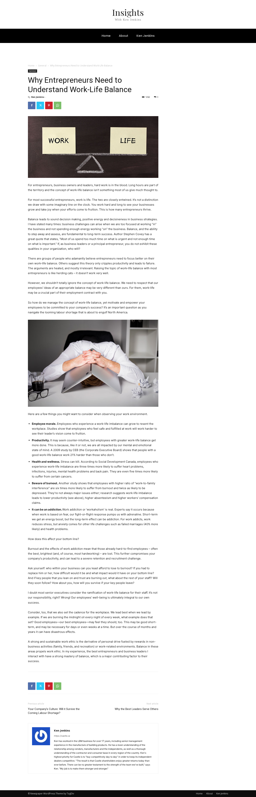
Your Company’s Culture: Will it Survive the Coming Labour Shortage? (54, 711)
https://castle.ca (62, 736)
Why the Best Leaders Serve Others (136, 709)
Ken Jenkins (37, 96)
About (209, 793)
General (42, 65)
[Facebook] (31, 105)
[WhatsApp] (57, 105)
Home (31, 65)
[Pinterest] (49, 105)
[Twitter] (40, 105)
